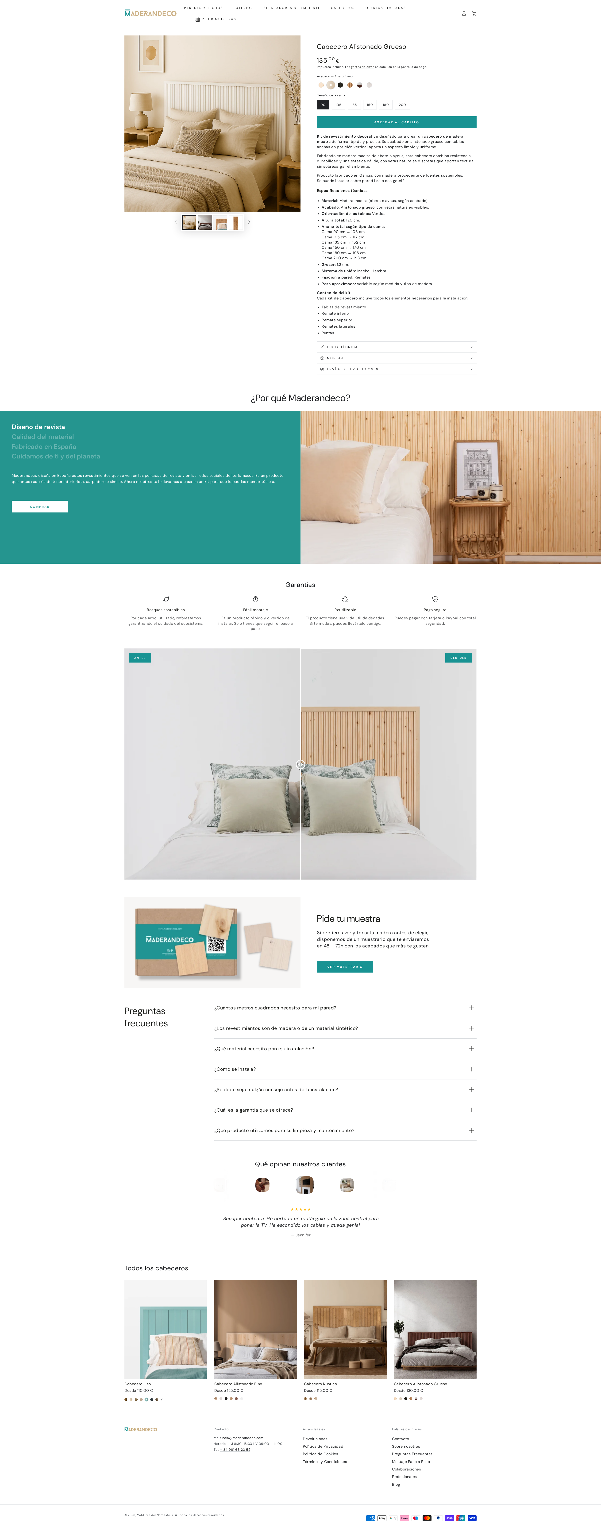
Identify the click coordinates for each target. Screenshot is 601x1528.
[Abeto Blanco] (331, 85)
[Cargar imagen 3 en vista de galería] (220, 222)
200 (402, 105)
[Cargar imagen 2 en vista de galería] (205, 222)
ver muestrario (345, 967)
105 (338, 105)
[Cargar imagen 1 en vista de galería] (189, 222)
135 (354, 105)
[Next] (383, 1185)
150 (370, 105)
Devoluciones (315, 1438)
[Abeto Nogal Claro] (350, 85)
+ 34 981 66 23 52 (235, 1449)
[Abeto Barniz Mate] (321, 85)
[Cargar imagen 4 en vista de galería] (236, 222)
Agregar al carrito (396, 122)
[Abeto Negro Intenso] (340, 85)
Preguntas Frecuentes (412, 1453)
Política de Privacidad (323, 1446)
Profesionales (404, 1476)
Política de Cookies (320, 1453)
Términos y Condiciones (325, 1461)
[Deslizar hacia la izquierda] (175, 222)
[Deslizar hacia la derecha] (249, 222)
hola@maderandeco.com (242, 1438)
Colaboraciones (406, 1469)
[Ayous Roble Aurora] (369, 85)
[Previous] (217, 1185)
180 (386, 105)
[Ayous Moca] (359, 85)
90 (323, 105)
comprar (40, 507)
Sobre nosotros (406, 1446)
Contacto (400, 1438)
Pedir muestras (218, 19)
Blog (396, 1484)
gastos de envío (362, 67)
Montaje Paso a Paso (411, 1461)
